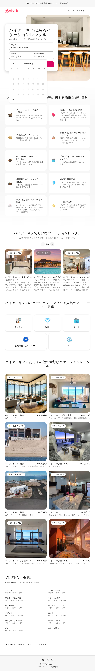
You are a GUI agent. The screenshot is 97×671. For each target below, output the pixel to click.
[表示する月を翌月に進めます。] (42, 63)
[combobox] (31, 47)
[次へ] (52, 244)
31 (18, 99)
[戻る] (43, 244)
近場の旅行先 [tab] (10, 582)
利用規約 (54, 667)
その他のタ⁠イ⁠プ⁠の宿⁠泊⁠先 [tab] (29, 582)
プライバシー (43, 667)
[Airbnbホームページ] (11, 11)
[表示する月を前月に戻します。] (13, 63)
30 (13, 99)
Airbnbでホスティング (78, 10)
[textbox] (20, 56)
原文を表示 (64, 3)
